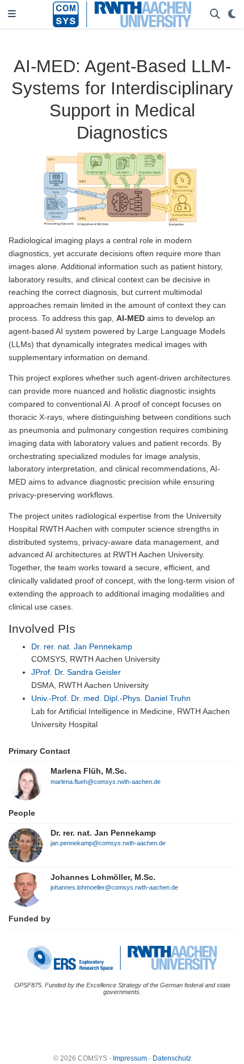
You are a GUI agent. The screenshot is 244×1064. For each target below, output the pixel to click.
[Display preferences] (232, 14)
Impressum (130, 1058)
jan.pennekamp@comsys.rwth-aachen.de (108, 843)
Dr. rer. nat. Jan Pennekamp (81, 646)
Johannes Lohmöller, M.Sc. (103, 877)
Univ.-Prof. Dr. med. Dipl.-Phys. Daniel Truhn (111, 698)
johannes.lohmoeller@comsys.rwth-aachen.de (114, 887)
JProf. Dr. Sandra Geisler (76, 672)
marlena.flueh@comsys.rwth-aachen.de (106, 781)
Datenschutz (172, 1058)
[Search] (215, 14)
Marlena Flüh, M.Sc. (89, 770)
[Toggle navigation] (12, 14)
